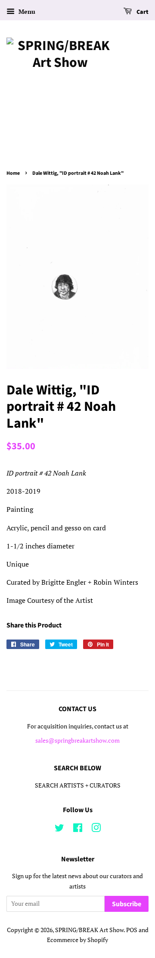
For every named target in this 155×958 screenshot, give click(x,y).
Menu (26, 11)
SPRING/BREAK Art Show (89, 930)
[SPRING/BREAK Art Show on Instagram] (96, 829)
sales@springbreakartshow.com (77, 740)
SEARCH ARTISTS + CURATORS (78, 785)
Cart (142, 12)
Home (13, 173)
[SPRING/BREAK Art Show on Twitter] (59, 829)
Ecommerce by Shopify (77, 940)
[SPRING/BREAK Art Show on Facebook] (78, 829)
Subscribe (126, 904)
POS (131, 930)
